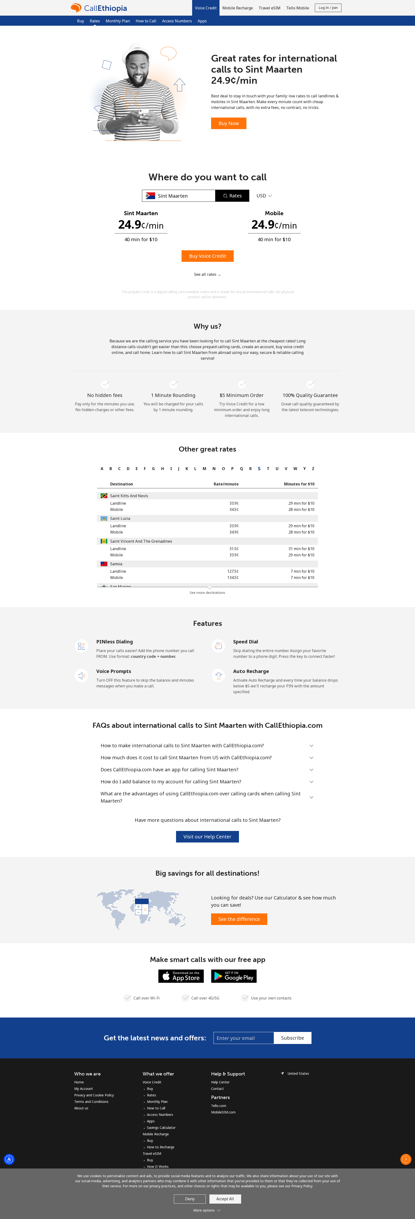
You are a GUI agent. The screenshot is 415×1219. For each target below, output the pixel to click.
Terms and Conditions (91, 1101)
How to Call (146, 21)
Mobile (116, 509)
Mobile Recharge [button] (237, 8)
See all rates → (207, 274)
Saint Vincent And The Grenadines (141, 541)
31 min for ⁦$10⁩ (301, 548)
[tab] (100, 468)
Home (79, 1082)
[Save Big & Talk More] (141, 909)
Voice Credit (152, 1082)
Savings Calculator (161, 1127)
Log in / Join (328, 7)
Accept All (225, 1198)
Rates (151, 1095)
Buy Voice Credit (207, 256)
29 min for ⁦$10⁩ (301, 503)
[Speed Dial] (218, 645)
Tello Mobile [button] (297, 8)
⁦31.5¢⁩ (234, 548)
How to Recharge (160, 1147)
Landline (118, 503)
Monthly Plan (118, 21)
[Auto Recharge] (218, 675)
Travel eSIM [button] (270, 8)
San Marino (120, 586)
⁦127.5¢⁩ (233, 571)
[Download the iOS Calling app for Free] (181, 975)
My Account (83, 1088)
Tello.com (218, 1105)
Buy (80, 21)
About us (81, 1108)
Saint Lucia (120, 518)
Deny (190, 1198)
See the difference (239, 919)
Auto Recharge (251, 671)
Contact (217, 1088)
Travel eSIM (152, 1153)
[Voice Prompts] (81, 675)
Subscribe (292, 1038)
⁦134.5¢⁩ (233, 577)
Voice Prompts (113, 671)
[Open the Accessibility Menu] (9, 1159)
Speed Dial (245, 641)
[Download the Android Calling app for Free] (234, 975)
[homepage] (100, 8)
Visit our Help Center (207, 836)
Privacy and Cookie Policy (94, 1095)
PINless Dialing (114, 641)
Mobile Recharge (156, 1134)
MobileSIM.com (223, 1112)
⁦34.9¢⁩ (234, 532)
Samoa (116, 563)
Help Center (220, 1082)
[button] (206, 8)
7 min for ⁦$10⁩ (302, 571)
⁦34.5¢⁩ (234, 509)
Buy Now (229, 123)
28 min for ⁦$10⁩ (301, 509)
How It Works (158, 1166)
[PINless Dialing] (81, 645)
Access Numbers (177, 21)
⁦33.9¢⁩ (234, 503)
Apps (202, 21)
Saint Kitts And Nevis (129, 495)
